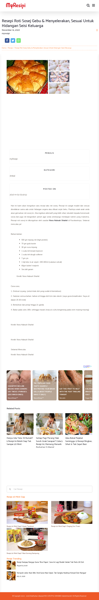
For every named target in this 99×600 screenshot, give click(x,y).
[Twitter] (13, 40)
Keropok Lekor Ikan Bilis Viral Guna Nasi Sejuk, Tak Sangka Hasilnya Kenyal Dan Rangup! (51, 572)
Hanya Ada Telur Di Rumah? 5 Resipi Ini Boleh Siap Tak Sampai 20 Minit (20, 441)
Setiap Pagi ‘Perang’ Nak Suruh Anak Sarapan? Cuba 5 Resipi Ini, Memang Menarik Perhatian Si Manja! (49, 442)
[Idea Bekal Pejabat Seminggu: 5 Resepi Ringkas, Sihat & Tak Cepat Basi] (78, 424)
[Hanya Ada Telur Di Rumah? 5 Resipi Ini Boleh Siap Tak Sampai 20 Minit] (20, 424)
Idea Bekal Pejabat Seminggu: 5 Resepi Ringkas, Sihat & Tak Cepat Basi (78, 441)
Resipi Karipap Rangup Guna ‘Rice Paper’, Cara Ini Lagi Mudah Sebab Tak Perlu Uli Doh (50, 562)
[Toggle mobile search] (88, 5)
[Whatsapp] (18, 40)
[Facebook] (7, 40)
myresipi (6, 33)
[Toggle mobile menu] (93, 5)
